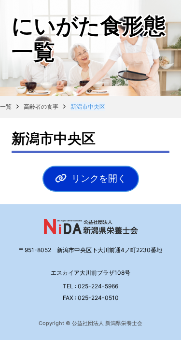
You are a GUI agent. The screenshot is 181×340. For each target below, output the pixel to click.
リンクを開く (98, 178)
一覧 (6, 106)
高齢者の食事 (41, 106)
